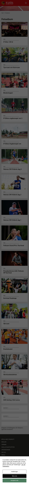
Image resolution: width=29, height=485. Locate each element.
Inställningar (14, 471)
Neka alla (14, 476)
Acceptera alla (14, 480)
